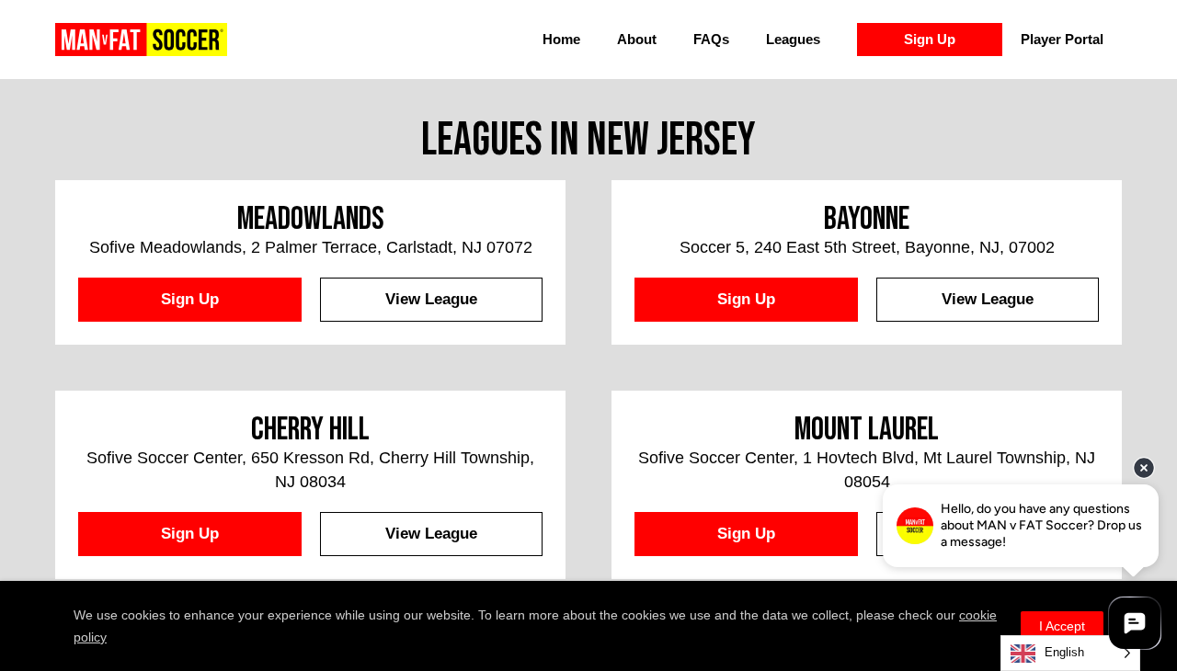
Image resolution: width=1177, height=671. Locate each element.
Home (561, 39)
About (637, 39)
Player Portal (1062, 39)
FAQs (711, 39)
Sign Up (929, 39)
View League (431, 299)
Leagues (793, 39)
